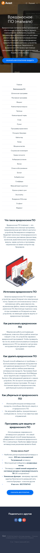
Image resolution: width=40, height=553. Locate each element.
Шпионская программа (19, 93)
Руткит (19, 124)
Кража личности (19, 155)
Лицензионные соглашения (26, 538)
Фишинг (19, 102)
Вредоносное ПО (19, 89)
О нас (11, 542)
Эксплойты (19, 195)
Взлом (19, 164)
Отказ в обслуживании (19, 168)
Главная (19, 85)
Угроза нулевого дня (19, 190)
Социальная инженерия (19, 151)
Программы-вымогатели (19, 129)
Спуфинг (19, 203)
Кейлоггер (19, 137)
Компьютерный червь (19, 115)
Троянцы (19, 111)
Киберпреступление (19, 159)
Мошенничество (19, 146)
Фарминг (19, 208)
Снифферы (19, 181)
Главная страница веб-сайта (22, 542)
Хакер (19, 142)
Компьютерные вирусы (19, 107)
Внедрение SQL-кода (19, 199)
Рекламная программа (19, 98)
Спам (19, 120)
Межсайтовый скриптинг (19, 186)
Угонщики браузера (19, 133)
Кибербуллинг (19, 177)
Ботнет (19, 173)
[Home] (6, 3)
